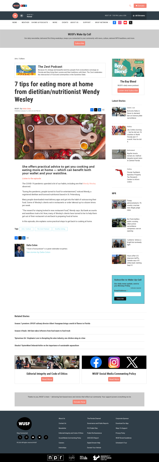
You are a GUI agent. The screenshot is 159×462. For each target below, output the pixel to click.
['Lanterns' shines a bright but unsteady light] (119, 243)
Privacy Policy (120, 433)
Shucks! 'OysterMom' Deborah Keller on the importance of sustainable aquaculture (47, 345)
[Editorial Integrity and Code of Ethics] (47, 362)
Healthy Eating (60, 229)
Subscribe (79, 43)
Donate (141, 6)
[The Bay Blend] (128, 68)
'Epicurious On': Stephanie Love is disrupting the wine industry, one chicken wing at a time (50, 338)
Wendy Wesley (89, 183)
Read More (47, 379)
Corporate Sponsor (122, 418)
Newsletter (62, 428)
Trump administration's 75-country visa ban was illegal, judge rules (134, 205)
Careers (61, 443)
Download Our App (122, 423)
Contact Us (62, 423)
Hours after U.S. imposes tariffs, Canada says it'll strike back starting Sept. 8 (134, 260)
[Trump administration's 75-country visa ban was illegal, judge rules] (119, 204)
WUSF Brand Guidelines (124, 438)
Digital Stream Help (93, 443)
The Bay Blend (128, 81)
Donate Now (79, 402)
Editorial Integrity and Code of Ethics (47, 373)
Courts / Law (131, 108)
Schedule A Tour (121, 443)
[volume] (21, 15)
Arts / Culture (20, 59)
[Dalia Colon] (19, 250)
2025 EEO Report (93, 438)
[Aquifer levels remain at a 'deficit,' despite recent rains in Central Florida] (119, 154)
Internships (62, 448)
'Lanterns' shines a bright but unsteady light (134, 242)
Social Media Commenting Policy (70, 438)
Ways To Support (121, 428)
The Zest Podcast (50, 66)
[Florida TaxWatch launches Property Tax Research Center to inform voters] (119, 173)
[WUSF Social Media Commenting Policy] (114, 362)
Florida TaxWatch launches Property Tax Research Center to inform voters (134, 177)
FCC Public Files (92, 428)
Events (65, 22)
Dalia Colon (27, 109)
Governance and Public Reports (97, 423)
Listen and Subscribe (128, 90)
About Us (62, 418)
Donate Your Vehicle (94, 448)
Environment (131, 150)
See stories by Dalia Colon (38, 252)
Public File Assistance (94, 433)
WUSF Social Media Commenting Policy (114, 373)
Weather (25, 22)
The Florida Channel (94, 418)
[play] (15, 15)
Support (87, 22)
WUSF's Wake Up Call (79, 34)
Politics (129, 126)
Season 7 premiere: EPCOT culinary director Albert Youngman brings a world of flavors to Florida (52, 323)
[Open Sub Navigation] (19, 22)
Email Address (121, 290)
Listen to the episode (31, 178)
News (14, 22)
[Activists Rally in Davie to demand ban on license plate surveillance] (119, 111)
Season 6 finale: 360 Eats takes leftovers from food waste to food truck (42, 331)
